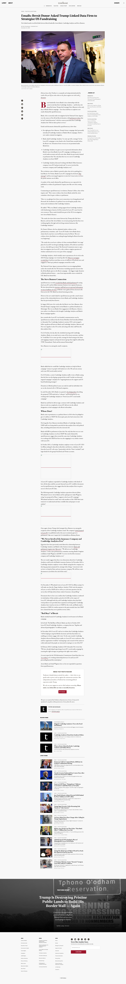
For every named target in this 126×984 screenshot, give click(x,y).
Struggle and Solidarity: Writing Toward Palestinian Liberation (43, 941)
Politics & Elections (30, 11)
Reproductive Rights (24, 966)
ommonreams (64, 834)
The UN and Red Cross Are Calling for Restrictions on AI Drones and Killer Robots (93, 132)
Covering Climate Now (43, 966)
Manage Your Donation (59, 945)
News (22, 11)
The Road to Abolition (43, 953)
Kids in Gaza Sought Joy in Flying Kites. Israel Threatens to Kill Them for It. (94, 107)
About (10, 3)
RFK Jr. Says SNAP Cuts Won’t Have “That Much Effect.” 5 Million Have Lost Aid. (68, 829)
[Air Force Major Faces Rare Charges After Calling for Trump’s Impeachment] (46, 819)
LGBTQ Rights (23, 955)
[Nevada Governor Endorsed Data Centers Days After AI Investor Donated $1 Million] (46, 775)
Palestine (56, 5)
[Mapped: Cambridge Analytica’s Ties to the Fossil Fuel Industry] (46, 725)
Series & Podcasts (24, 971)
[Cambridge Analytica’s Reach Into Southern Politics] (46, 737)
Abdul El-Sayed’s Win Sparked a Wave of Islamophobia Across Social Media (65, 840)
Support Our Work (58, 948)
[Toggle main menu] (122, 3)
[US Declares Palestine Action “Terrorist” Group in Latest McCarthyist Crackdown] (46, 863)
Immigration (49, 5)
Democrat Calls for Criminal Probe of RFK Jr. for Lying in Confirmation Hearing (68, 762)
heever (63, 779)
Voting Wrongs (41, 960)
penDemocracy (34, 26)
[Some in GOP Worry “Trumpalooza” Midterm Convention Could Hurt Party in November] (46, 786)
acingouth (62, 738)
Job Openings (57, 967)
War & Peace (23, 968)
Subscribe (57, 950)
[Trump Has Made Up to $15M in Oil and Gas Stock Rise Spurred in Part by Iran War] (46, 852)
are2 (60, 751)
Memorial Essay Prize (59, 961)
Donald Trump (63, 5)
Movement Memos (42, 958)
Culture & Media (24, 940)
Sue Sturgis (57, 738)
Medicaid (79, 5)
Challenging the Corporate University (42, 964)
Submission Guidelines (59, 953)
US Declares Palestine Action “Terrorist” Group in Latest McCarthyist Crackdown (68, 862)
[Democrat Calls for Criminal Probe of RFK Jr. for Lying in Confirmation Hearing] (46, 763)
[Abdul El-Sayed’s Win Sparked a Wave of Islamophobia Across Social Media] (46, 841)
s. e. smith (57, 751)
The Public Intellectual (43, 955)
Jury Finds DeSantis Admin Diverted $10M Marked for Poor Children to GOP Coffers (94, 115)
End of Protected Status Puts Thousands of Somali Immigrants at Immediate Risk (94, 99)
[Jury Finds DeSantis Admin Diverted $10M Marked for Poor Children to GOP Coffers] (46, 797)
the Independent (71, 392)
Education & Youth (24, 945)
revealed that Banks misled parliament (66, 283)
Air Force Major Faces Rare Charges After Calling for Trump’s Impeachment (69, 818)
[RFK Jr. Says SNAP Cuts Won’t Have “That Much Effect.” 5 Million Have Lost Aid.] (46, 830)
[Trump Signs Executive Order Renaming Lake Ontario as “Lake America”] (46, 808)
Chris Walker (57, 790)
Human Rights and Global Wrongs (43, 950)
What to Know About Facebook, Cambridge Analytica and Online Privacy (67, 747)
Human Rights (23, 950)
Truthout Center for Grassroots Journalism (59, 964)
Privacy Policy (57, 958)
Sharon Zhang (57, 768)
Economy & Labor (24, 943)
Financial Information (59, 955)
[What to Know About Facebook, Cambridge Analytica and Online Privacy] (46, 748)
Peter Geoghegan (26, 26)
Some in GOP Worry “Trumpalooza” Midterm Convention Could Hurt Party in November (94, 123)
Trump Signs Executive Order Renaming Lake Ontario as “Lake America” (67, 807)
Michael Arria (57, 846)
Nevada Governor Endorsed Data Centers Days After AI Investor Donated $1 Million (69, 774)
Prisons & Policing (24, 961)
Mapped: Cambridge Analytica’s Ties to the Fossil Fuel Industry (68, 724)
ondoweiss (62, 845)
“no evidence (44, 658)
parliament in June (75, 118)
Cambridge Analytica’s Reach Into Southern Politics (69, 735)
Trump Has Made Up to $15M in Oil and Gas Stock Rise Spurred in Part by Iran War (68, 851)
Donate (116, 3)
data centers (72, 5)
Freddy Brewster (58, 779)
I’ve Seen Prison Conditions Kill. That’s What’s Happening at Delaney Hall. (94, 139)
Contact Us (57, 969)
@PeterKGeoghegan (56, 711)
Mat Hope (57, 729)
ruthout (62, 768)
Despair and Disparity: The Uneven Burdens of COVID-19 (43, 946)
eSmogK (61, 728)
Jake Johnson (57, 834)
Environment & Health (59, 722)
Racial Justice (23, 963)
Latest (4, 3)
